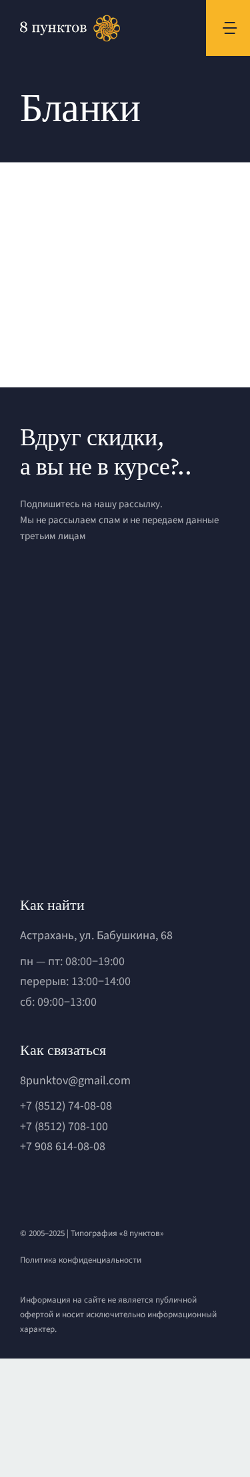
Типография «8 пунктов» (117, 1233)
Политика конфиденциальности (80, 1260)
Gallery (78, 242)
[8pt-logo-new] (100, 789)
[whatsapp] (24, 1187)
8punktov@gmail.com (75, 1080)
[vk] (70, 1187)
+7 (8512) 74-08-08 (66, 1106)
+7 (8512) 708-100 (64, 1126)
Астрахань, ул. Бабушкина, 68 (96, 935)
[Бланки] (66, 241)
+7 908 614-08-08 (62, 1146)
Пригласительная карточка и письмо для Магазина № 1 (53, 242)
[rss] (92, 1187)
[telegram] (47, 1187)
